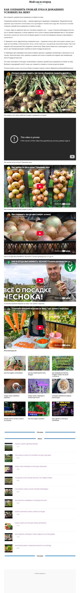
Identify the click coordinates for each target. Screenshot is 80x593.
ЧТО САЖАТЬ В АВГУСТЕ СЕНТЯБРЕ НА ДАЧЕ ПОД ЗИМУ (33, 455)
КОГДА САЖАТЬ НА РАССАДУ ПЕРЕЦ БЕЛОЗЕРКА (30, 523)
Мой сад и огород (40, 1)
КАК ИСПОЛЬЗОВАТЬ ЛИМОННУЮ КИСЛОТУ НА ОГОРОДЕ (33, 545)
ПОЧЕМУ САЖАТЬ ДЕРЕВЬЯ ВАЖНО (26, 444)
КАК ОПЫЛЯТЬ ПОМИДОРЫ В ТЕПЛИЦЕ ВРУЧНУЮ (31, 500)
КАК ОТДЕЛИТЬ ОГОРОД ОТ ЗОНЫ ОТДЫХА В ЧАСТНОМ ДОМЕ (35, 534)
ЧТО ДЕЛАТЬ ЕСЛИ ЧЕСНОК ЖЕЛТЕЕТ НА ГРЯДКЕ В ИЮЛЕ (33, 478)
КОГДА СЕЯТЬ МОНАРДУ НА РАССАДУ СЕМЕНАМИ (31, 466)
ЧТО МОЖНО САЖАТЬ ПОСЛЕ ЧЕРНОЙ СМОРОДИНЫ (31, 489)
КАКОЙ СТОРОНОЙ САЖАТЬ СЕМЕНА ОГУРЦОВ (30, 512)
